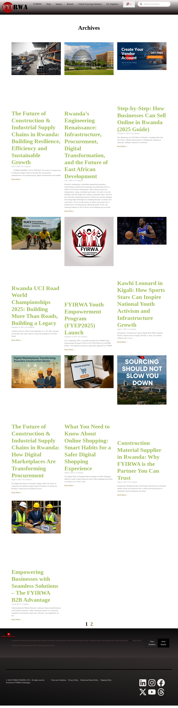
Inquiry (59, 4)
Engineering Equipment (39, 640)
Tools (29, 640)
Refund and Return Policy (89, 680)
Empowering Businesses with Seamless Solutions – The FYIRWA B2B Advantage (35, 586)
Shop (48, 4)
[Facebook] (161, 683)
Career (98, 640)
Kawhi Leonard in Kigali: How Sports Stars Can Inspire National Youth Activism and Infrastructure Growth (141, 304)
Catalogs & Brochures (19, 645)
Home (53, 645)
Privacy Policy (73, 680)
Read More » (17, 179)
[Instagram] (152, 683)
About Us (87, 640)
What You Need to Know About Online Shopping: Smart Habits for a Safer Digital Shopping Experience (87, 447)
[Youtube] (152, 692)
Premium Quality (65, 640)
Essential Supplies (78, 640)
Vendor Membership (108, 640)
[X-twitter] (143, 692)
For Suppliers (112, 4)
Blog (130, 640)
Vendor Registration (121, 640)
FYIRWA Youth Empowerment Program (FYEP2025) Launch (84, 318)
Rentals (70, 4)
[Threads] (161, 692)
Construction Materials (19, 640)
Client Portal (136, 640)
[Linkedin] (143, 683)
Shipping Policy (106, 680)
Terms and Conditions (58, 680)
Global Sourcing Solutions (90, 4)
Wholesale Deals (53, 640)
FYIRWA (37, 4)
